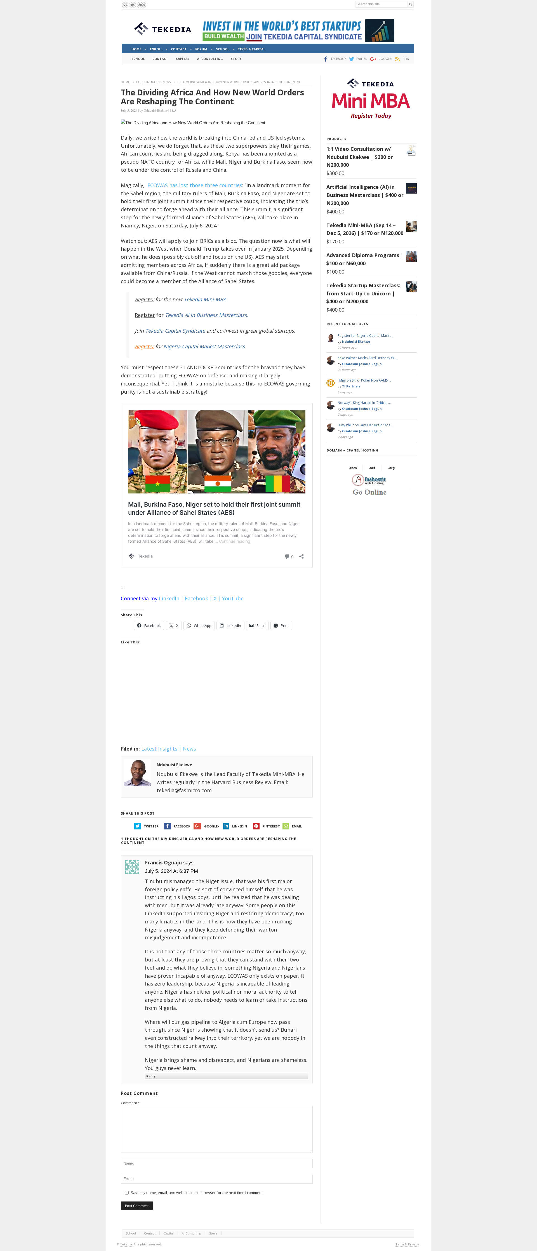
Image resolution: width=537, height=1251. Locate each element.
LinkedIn (239, 826)
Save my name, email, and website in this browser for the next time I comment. (197, 1192)
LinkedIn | (171, 598)
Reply (150, 1076)
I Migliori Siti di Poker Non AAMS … (364, 380)
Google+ (212, 826)
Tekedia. (126, 1244)
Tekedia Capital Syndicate (174, 330)
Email (297, 826)
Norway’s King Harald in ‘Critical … (364, 402)
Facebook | (198, 598)
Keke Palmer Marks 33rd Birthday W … (367, 358)
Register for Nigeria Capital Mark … (365, 335)
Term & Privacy (407, 1244)
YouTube (233, 598)
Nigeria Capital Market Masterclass (204, 346)
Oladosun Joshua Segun (362, 364)
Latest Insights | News (153, 82)
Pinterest (271, 826)
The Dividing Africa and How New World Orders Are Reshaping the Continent (212, 97)
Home (125, 82)
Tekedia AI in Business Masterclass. (206, 315)
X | (217, 598)
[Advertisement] (217, 702)
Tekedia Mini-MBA (205, 299)
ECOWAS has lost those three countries (194, 185)
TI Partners (351, 386)
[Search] (411, 4)
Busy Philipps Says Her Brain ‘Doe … (366, 425)
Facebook (182, 826)
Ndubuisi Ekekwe (156, 110)
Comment (130, 1102)
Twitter (151, 826)
